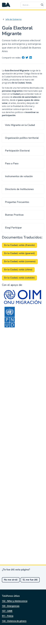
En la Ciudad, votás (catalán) (19, 277)
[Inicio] (6, 5)
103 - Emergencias (10, 606)
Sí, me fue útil (30, 579)
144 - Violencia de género (14, 621)
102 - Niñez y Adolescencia (14, 601)
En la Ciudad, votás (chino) (18, 269)
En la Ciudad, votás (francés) (19, 245)
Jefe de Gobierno (13, 19)
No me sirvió (11, 579)
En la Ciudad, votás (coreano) (20, 261)
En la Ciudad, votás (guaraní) (19, 253)
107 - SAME (7, 610)
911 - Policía (7, 615)
